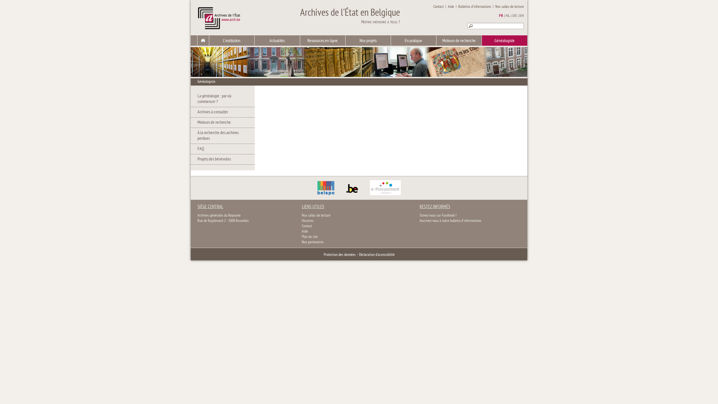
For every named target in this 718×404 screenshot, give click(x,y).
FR (501, 16)
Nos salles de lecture (509, 7)
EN (521, 16)
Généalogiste (504, 41)
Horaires (308, 221)
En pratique (413, 41)
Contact (438, 7)
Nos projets (368, 41)
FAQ (200, 149)
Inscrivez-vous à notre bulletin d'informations (450, 221)
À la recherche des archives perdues (218, 135)
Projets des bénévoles (214, 159)
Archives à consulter (212, 112)
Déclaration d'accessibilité (377, 255)
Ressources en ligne (322, 41)
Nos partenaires (313, 242)
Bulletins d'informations (474, 7)
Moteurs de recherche (459, 41)
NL (508, 16)
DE (514, 16)
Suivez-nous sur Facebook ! (438, 215)
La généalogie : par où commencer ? (214, 99)
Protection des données (340, 255)
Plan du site (310, 237)
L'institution (231, 41)
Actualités (277, 41)
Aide (451, 7)
